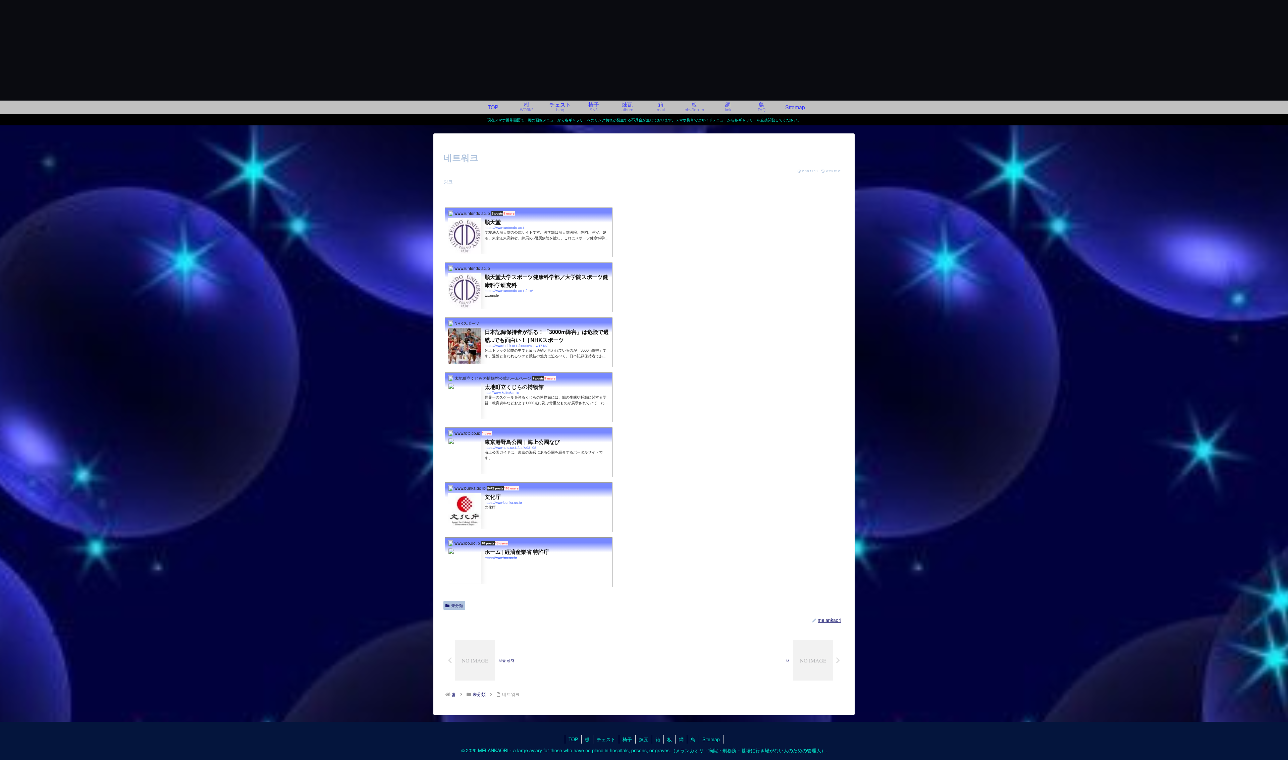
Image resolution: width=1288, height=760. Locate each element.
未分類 (457, 605)
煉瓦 (643, 739)
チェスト (606, 739)
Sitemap (711, 739)
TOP (573, 739)
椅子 (627, 739)
